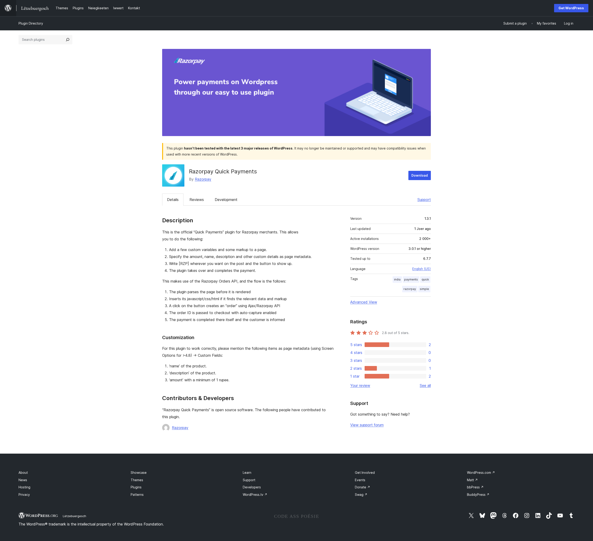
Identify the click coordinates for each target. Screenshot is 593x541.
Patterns (137, 494)
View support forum (367, 425)
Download (419, 175)
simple (424, 289)
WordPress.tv (255, 494)
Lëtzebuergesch (74, 516)
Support (424, 199)
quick (425, 279)
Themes (137, 480)
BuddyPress (478, 494)
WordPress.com (481, 472)
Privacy (24, 494)
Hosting (24, 487)
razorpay (410, 289)
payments (411, 279)
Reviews (196, 199)
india (397, 279)
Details (173, 199)
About (23, 472)
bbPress (475, 487)
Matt (472, 480)
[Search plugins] (67, 39)
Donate (362, 487)
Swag (361, 494)
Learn (247, 472)
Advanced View (363, 302)
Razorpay (203, 179)
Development (226, 199)
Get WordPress (571, 8)
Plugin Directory (31, 23)
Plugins (136, 487)
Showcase (139, 472)
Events (360, 480)
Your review (360, 385)
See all (425, 385)
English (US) (421, 269)
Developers (252, 487)
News (23, 480)
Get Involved (365, 472)
